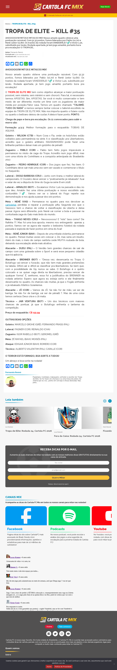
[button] (104, 401)
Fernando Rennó (17, 52)
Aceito (49, 666)
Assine (49, 627)
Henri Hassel (107, 427)
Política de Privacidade (63, 666)
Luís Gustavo (9, 427)
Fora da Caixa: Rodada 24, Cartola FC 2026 (77, 436)
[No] (114, 664)
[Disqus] (40, 581)
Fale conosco (64, 627)
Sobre (8, 654)
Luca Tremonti (58, 432)
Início (7, 24)
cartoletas (10, 204)
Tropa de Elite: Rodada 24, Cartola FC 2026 (28, 431)
